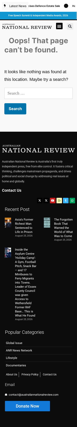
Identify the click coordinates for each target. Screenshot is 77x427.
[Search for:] (38, 93)
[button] (59, 26)
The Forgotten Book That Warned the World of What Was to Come (63, 228)
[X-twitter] (39, 200)
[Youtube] (52, 200)
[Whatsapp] (72, 200)
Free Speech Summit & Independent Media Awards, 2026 (38, 15)
